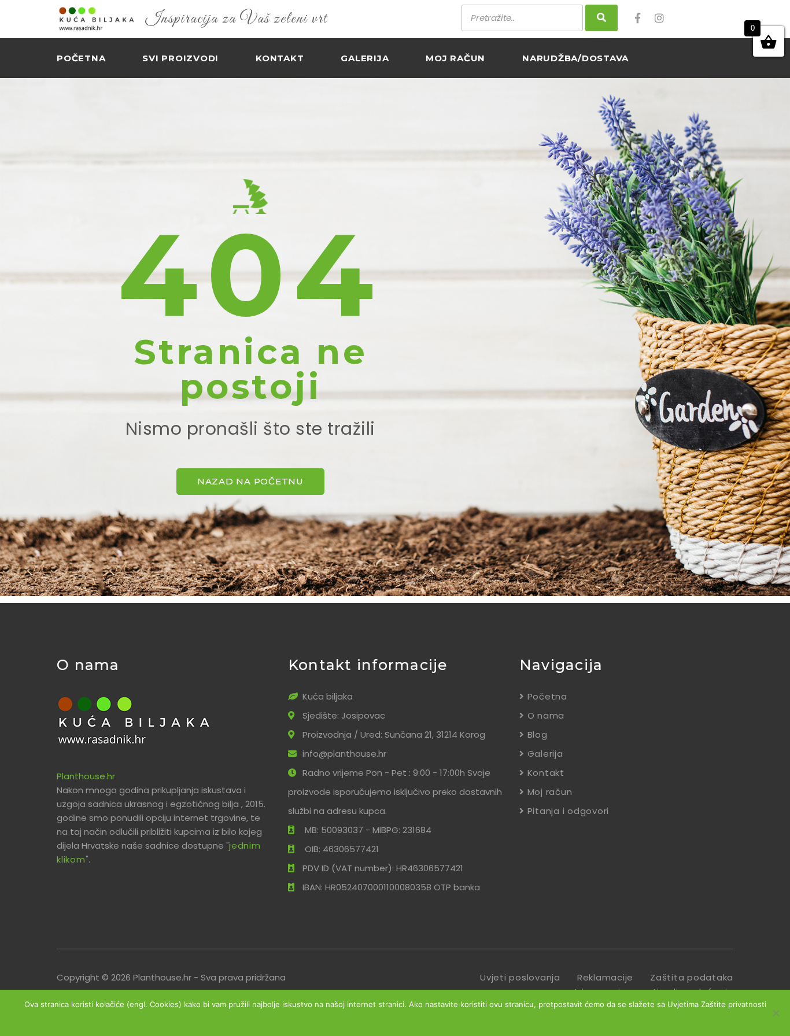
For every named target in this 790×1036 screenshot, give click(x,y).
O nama (545, 715)
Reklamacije (605, 977)
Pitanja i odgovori (568, 811)
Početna (81, 58)
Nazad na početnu (250, 481)
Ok (354, 1020)
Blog (537, 734)
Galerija (365, 58)
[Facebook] (643, 18)
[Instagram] (663, 18)
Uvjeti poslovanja (520, 977)
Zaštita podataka (691, 977)
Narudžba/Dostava (575, 58)
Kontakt (280, 58)
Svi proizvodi (180, 58)
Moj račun (455, 58)
